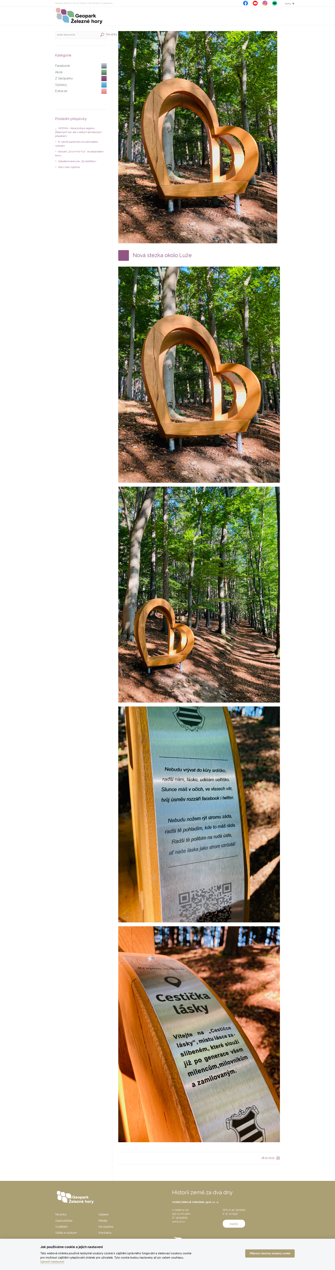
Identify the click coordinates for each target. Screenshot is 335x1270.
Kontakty (104, 1232)
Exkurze (61, 91)
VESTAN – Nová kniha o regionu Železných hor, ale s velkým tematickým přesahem (78, 132)
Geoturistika (63, 1220)
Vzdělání (61, 1226)
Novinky (60, 1214)
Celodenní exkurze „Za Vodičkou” (77, 161)
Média (102, 1220)
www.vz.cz (178, 1221)
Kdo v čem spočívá (69, 167)
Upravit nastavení (52, 1261)
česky (288, 3)
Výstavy (61, 85)
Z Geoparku (64, 78)
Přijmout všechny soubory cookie (270, 1253)
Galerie (103, 1214)
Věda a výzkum (66, 1232)
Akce (59, 72)
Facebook (62, 66)
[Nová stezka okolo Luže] (197, 137)
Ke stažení (105, 1226)
